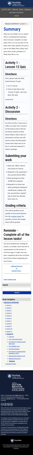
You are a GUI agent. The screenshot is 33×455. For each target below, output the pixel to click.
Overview (11, 337)
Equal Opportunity (23, 446)
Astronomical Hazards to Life (17, 356)
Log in (16, 15)
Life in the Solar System (15, 339)
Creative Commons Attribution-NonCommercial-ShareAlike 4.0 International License (16, 409)
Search (16, 292)
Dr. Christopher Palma (14, 395)
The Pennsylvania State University (13, 445)
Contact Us (19, 432)
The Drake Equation (14, 349)
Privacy (24, 445)
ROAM (25, 414)
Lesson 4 (9, 313)
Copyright (16, 448)
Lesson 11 (9, 331)
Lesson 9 (9, 326)
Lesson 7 (9, 321)
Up (16, 268)
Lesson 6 (9, 318)
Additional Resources (16, 266)
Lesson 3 (9, 310)
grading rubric (16, 216)
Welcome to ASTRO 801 (12, 24)
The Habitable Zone (14, 346)
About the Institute (11, 432)
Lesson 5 (9, 315)
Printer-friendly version (10, 279)
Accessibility (15, 446)
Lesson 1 (9, 305)
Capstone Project (16, 271)
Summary (12, 361)
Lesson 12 (23, 24)
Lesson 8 (9, 323)
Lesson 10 (9, 329)
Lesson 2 (9, 308)
